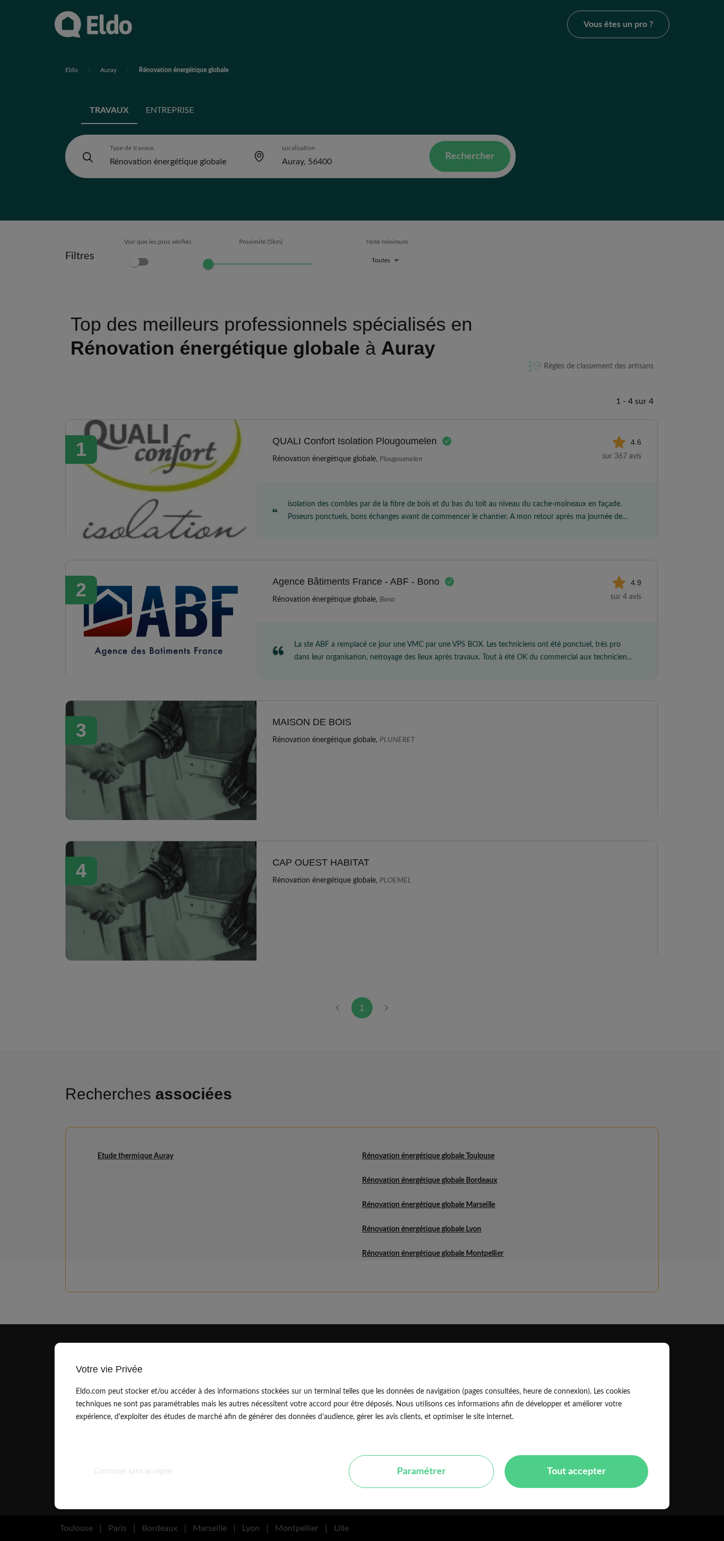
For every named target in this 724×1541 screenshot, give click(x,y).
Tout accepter (576, 1471)
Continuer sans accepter (133, 1471)
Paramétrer (421, 1471)
